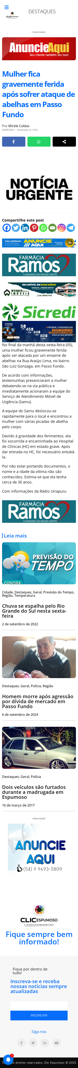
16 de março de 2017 (18, 805)
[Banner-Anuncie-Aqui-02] (39, 242)
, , (21, 776)
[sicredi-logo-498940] (39, 311)
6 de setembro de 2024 (20, 714)
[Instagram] (61, 228)
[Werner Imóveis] (39, 289)
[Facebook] (6, 228)
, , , (27, 686)
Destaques (42, 11)
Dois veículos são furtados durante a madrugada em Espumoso (34, 792)
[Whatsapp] (43, 228)
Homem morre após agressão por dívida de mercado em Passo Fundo (37, 701)
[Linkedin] (25, 228)
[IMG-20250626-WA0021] (39, 331)
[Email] (52, 228)
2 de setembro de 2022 (20, 624)
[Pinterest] (34, 228)
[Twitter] (16, 228)
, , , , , (38, 594)
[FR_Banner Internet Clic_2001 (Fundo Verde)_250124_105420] (39, 264)
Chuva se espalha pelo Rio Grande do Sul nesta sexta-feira (34, 610)
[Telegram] (71, 228)
